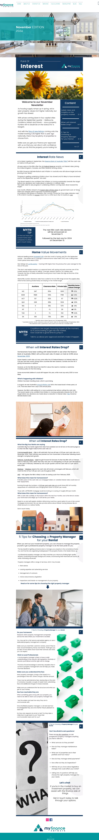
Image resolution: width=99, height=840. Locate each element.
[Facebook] (51, 819)
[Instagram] (47, 819)
